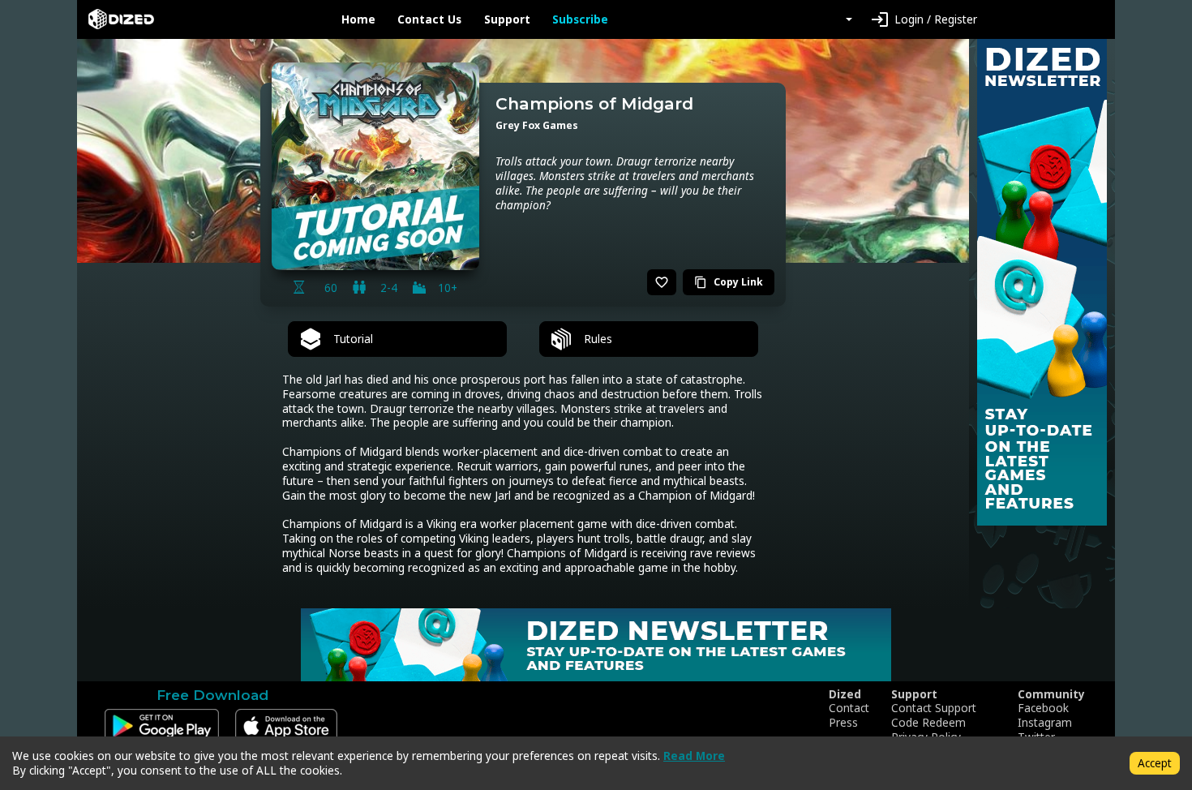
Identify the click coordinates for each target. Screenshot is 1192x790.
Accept (1155, 763)
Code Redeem (928, 722)
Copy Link (728, 282)
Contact (849, 708)
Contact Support (933, 708)
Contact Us (429, 19)
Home (358, 19)
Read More (694, 755)
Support (507, 19)
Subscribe (580, 19)
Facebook (1043, 708)
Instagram (1045, 722)
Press (843, 722)
